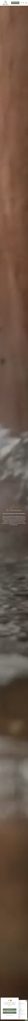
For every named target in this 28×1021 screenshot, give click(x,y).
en (23, 2)
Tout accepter (9, 1009)
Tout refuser (10, 1012)
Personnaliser (9, 1015)
